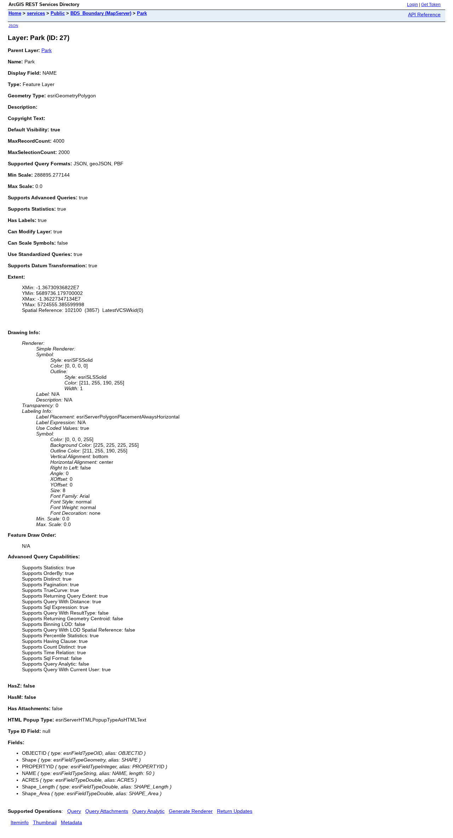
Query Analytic (148, 811)
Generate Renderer (191, 811)
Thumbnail (45, 822)
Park (142, 13)
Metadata (71, 822)
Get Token (431, 4)
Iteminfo (20, 822)
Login (412, 4)
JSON (13, 26)
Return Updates (234, 811)
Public (58, 13)
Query (74, 811)
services (36, 13)
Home (14, 13)
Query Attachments (106, 811)
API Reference (424, 14)
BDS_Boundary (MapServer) (100, 13)
